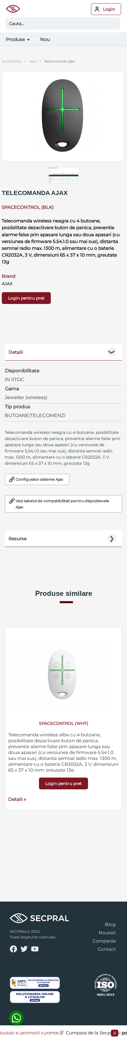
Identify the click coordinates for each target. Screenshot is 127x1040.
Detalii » (17, 799)
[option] (63, 718)
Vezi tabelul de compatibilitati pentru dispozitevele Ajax (62, 504)
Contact (107, 949)
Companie (104, 941)
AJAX (32, 61)
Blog (110, 924)
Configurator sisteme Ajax (39, 479)
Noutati (107, 932)
